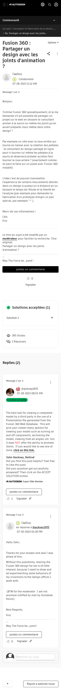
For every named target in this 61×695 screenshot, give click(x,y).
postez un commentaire (30, 269)
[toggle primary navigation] (6, 5)
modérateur (9, 238)
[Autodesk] (17, 4)
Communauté (11, 20)
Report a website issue (41, 684)
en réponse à (32, 527)
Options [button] (52, 42)
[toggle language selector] (42, 4)
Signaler (30, 285)
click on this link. (24, 450)
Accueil (6, 28)
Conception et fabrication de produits (32, 28)
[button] (57, 53)
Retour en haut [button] (8, 684)
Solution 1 (13, 318)
